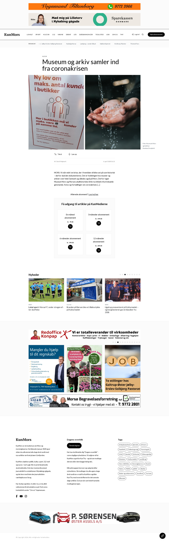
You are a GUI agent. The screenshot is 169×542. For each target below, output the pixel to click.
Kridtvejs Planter (115, 44)
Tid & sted (99, 34)
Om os (115, 34)
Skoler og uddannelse (126, 473)
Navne (60, 34)
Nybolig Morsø (66, 44)
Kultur (46, 34)
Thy (121, 34)
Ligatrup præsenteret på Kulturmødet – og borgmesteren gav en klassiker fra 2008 (122, 309)
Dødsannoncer (86, 34)
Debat (68, 34)
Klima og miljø (146, 454)
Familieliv (122, 449)
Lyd (75, 34)
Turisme (149, 473)
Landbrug (143, 459)
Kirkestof (136, 454)
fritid (121, 454)
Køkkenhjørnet (100, 44)
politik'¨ (135, 469)
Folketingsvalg (133, 449)
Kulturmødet (132, 459)
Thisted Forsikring (132, 44)
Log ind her (93, 194)
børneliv (135, 445)
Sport (38, 34)
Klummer (122, 459)
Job (107, 34)
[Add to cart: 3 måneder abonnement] (98, 223)
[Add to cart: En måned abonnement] (70, 226)
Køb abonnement (156, 34)
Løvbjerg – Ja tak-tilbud (83, 44)
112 (53, 34)
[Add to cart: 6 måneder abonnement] (70, 247)
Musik (148, 464)
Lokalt (30, 34)
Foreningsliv (145, 449)
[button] (120, 274)
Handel (127, 454)
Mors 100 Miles (124, 464)
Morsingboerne (137, 464)
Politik (128, 469)
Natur (121, 469)
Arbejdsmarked (124, 445)
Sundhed (140, 473)
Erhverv (144, 445)
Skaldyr (143, 469)
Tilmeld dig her (74, 445)
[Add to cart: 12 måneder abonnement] (98, 250)
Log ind (137, 34)
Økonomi (122, 478)
